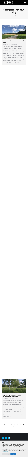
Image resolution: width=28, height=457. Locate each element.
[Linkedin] (3, 438)
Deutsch (7, 162)
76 (13, 426)
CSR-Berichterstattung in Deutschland (11, 191)
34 (20, 424)
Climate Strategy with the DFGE (13, 119)
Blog (4, 44)
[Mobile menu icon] (24, 2)
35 (23, 424)
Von (13, 44)
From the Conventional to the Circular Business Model (12, 236)
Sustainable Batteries (10, 82)
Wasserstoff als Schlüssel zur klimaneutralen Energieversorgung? (12, 316)
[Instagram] (9, 438)
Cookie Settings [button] (5, 454)
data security (5, 451)
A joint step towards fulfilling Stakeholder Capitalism (12, 395)
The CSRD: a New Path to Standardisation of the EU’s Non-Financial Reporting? (13, 276)
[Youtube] (6, 438)
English (6, 44)
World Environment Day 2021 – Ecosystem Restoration (12, 360)
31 (11, 424)
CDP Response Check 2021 (11, 160)
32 (14, 424)
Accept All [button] (13, 454)
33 (17, 424)
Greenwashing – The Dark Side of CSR (13, 41)
